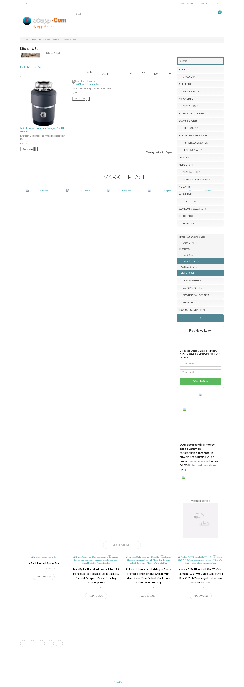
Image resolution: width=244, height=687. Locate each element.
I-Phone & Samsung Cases (192, 237)
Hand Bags (188, 255)
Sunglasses (184, 249)
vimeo (41, 643)
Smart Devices (190, 243)
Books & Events (188, 121)
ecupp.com (118, 682)
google (50, 643)
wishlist (78, 654)
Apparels (188, 223)
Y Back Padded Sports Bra (44, 563)
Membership (186, 165)
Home (25, 39)
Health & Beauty (192, 150)
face (23, 643)
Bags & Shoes (190, 106)
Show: (142, 72)
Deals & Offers (192, 280)
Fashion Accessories (195, 143)
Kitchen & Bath (69, 39)
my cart (78, 645)
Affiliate (188, 302)
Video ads (184, 187)
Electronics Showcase (193, 135)
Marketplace (132, 627)
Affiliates (131, 645)
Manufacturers (192, 288)
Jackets (184, 157)
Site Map (131, 663)
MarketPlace (80, 636)
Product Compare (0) (30, 67)
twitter (32, 643)
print (59, 643)
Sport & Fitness (192, 172)
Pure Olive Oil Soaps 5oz (85, 84)
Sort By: (89, 72)
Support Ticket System (196, 179)
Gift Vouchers (133, 654)
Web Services (187, 194)
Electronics (190, 128)
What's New (189, 201)
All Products (191, 91)
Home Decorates (52, 39)
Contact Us (132, 636)
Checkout (185, 84)
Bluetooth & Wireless (192, 113)
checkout (79, 663)
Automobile (186, 99)
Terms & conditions (204, 465)
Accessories (36, 39)
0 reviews (50, 569)
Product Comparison (192, 310)
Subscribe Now (200, 381)
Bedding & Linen (189, 267)
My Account (190, 77)
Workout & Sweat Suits (193, 209)
